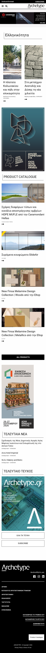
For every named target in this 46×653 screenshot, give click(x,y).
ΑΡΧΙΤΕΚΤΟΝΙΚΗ (7, 594)
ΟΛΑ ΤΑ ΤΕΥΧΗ (23, 535)
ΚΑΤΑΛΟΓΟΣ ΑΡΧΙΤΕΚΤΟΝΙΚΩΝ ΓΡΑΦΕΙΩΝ (16, 590)
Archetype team (5, 448)
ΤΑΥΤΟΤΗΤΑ (6, 602)
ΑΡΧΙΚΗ (4, 587)
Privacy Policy (19, 647)
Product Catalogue (36, 637)
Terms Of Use (27, 647)
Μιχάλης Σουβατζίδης (30, 96)
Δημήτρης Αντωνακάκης (9, 96)
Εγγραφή (11, 1)
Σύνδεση (4, 1)
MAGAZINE (5, 606)
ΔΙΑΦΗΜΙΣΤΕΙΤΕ (38, 624)
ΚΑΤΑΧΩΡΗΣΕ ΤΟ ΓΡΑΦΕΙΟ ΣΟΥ (33, 615)
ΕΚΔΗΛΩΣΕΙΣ (6, 598)
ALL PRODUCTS (23, 357)
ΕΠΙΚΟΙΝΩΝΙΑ (6, 610)
